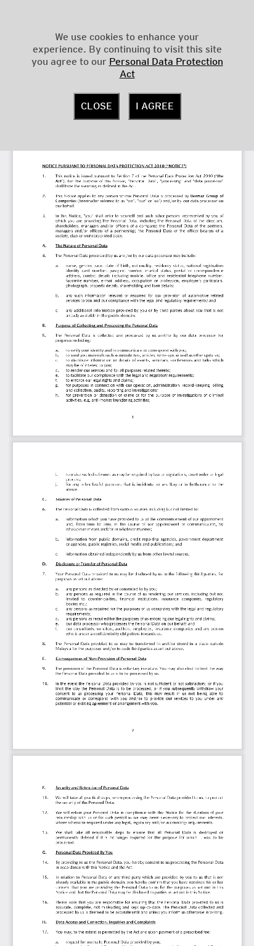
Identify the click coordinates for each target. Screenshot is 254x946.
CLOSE (96, 106)
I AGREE (155, 106)
